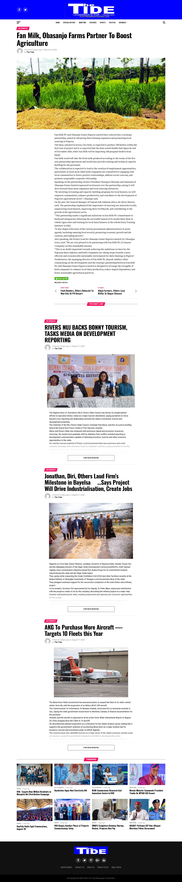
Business (122, 22)
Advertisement (66, 867)
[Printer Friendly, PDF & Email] (61, 278)
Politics (112, 22)
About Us (90, 867)
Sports (102, 22)
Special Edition (69, 22)
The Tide (30, 52)
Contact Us (79, 867)
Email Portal (116, 867)
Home (58, 22)
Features (93, 22)
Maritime (82, 22)
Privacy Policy (103, 867)
